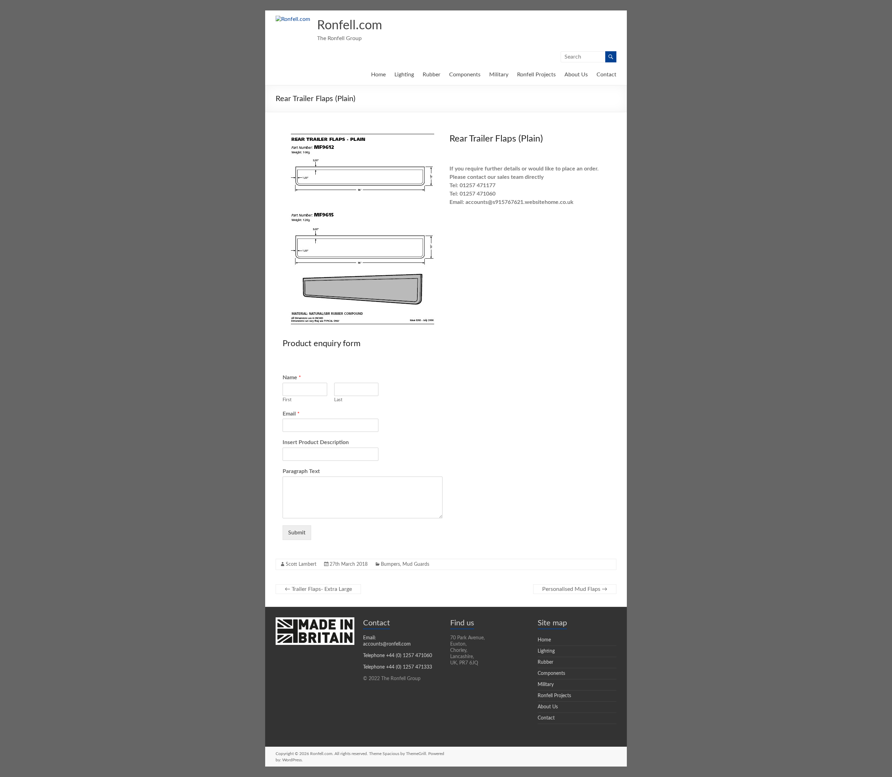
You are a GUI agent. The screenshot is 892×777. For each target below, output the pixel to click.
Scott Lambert (301, 564)
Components (464, 74)
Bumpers (390, 564)
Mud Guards (415, 564)
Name (292, 377)
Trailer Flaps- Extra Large (318, 589)
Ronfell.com (349, 25)
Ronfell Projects (536, 74)
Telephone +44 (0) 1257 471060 (397, 655)
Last (338, 400)
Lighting (404, 74)
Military (498, 74)
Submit (297, 532)
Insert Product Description (316, 442)
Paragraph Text (301, 471)
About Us (576, 74)
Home (378, 74)
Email (291, 414)
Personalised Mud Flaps (574, 589)
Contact (606, 74)
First (287, 400)
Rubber (431, 74)
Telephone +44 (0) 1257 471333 (397, 667)
